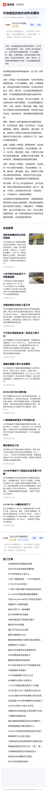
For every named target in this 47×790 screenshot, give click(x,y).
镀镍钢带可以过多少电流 (19, 736)
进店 (38, 25)
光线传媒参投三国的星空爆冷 (21, 620)
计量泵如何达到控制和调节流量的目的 (25, 741)
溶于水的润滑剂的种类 (18, 761)
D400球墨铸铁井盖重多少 (19, 655)
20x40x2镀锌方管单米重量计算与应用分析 (25, 697)
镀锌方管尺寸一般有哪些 (19, 609)
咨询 (32, 25)
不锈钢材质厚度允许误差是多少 (22, 751)
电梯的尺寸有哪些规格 (18, 604)
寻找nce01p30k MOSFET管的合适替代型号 (25, 600)
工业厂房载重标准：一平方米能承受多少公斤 (25, 580)
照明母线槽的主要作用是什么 (21, 726)
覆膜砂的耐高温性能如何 (19, 660)
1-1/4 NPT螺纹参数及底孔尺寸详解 (23, 685)
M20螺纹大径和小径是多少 (20, 680)
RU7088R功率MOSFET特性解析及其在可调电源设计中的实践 (25, 666)
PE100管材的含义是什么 (19, 574)
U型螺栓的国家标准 (17, 716)
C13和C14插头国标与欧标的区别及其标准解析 (25, 590)
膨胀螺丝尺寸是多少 (17, 645)
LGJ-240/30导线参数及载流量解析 (23, 594)
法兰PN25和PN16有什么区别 (20, 706)
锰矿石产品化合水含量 (18, 630)
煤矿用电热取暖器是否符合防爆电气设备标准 (25, 722)
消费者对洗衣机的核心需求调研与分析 (25, 711)
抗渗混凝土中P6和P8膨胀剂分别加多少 (25, 701)
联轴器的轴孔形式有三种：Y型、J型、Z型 (26, 747)
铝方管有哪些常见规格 (18, 614)
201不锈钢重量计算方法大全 (20, 675)
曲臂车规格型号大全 (17, 635)
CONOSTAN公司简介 (17, 584)
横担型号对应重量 (16, 625)
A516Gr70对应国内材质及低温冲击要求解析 (25, 732)
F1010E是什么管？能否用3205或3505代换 (25, 691)
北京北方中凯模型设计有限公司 (20, 23)
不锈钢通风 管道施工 (17, 670)
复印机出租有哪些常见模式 (20, 756)
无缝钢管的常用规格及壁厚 (20, 564)
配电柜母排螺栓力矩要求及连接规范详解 (25, 641)
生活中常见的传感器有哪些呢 (21, 569)
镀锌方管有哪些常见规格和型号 (22, 650)
